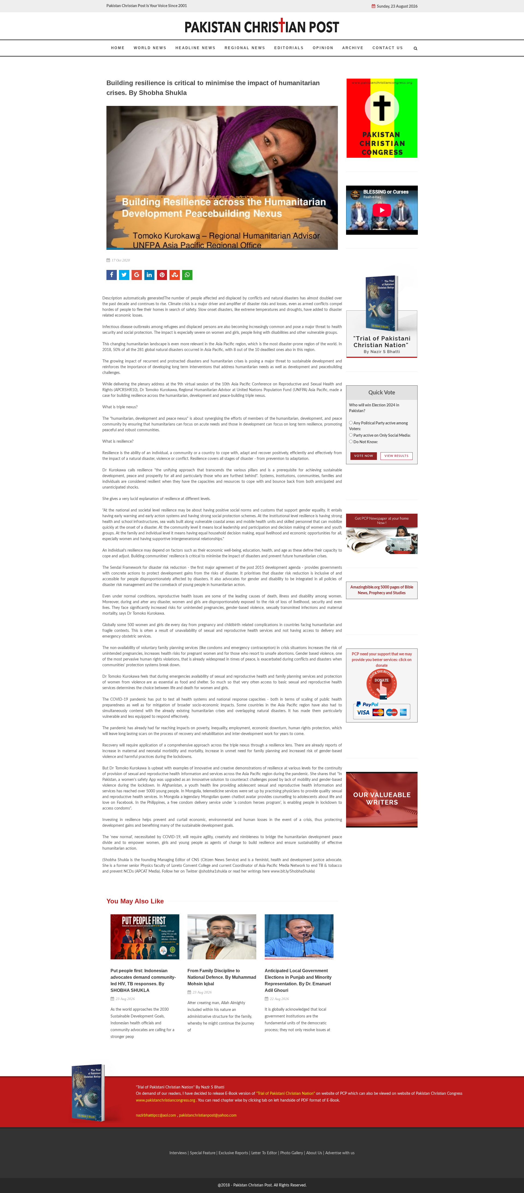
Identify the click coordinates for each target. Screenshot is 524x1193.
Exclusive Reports (234, 1153)
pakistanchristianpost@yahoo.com (208, 1115)
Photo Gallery (291, 1153)
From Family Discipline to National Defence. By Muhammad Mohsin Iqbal (221, 977)
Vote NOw (363, 455)
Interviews (178, 1153)
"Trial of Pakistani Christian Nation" (286, 1094)
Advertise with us (340, 1153)
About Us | (315, 1153)
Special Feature (203, 1153)
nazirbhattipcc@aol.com (156, 1115)
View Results (397, 455)
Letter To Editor (264, 1153)
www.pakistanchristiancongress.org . (166, 1100)
